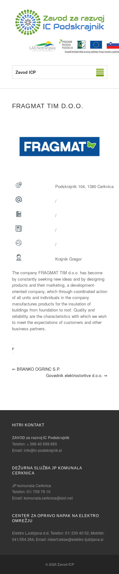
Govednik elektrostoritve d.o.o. (76, 375)
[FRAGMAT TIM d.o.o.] (59, 146)
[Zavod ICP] (59, 33)
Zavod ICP (65, 564)
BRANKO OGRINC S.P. (36, 369)
